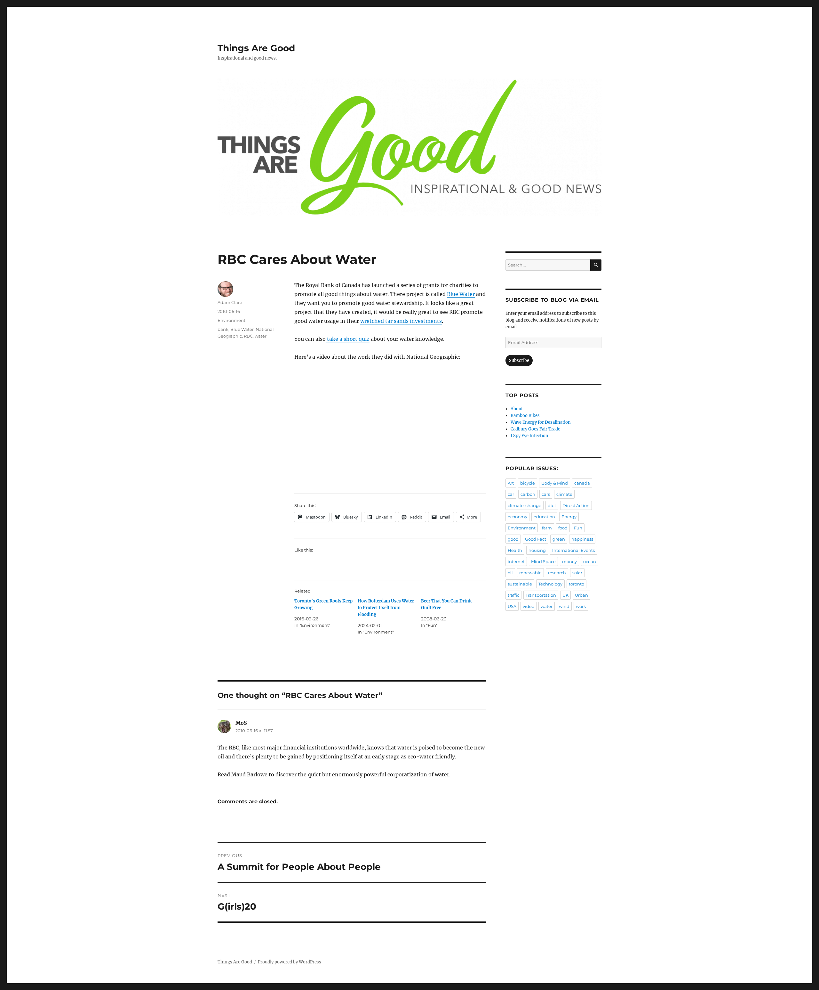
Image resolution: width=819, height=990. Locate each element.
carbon (528, 494)
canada (582, 483)
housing (537, 550)
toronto (576, 583)
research (557, 572)
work (581, 606)
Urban (581, 595)
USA (512, 606)
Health (515, 550)
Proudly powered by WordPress (289, 962)
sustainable (520, 583)
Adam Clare (230, 302)
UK (565, 595)
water (260, 336)
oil (510, 572)
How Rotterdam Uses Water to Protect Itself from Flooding (386, 607)
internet (516, 561)
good (513, 539)
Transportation (541, 595)
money (569, 561)
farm (547, 527)
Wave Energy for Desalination (541, 422)
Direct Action (576, 505)
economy (517, 516)
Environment (231, 320)
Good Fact (535, 539)
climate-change (524, 505)
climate (564, 494)
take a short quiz (348, 339)
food (563, 527)
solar (577, 572)
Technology (550, 583)
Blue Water (461, 294)
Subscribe (519, 360)
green (559, 539)
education (544, 516)
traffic (513, 595)
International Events (573, 550)
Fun (578, 527)
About (517, 409)
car (511, 494)
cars (546, 494)
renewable (530, 572)
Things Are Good (256, 48)
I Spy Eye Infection (529, 435)
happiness (582, 539)
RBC (248, 336)
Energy (568, 516)
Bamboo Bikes (525, 415)
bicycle (527, 483)
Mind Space (543, 561)
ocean (589, 561)
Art (511, 483)
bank (223, 329)
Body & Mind (554, 483)
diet (552, 505)
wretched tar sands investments (401, 321)
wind (564, 606)
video (528, 606)
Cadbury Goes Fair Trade (535, 429)
